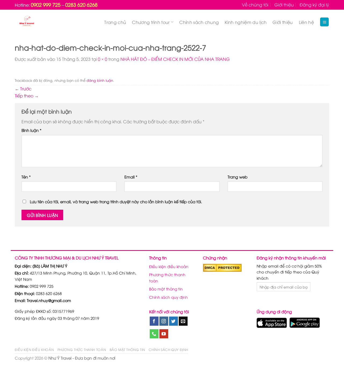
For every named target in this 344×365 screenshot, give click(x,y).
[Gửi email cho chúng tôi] (183, 321)
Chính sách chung (199, 22)
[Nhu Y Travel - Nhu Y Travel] (39, 22)
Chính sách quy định (168, 297)
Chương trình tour (151, 22)
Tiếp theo (27, 96)
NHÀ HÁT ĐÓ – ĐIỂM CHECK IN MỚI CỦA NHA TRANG (175, 59)
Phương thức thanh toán (167, 277)
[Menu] (324, 21)
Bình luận (31, 130)
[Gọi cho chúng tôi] (154, 333)
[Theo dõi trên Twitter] (173, 321)
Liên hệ (306, 22)
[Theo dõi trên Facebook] (154, 321)
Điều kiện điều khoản (168, 266)
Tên (26, 176)
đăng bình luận (100, 80)
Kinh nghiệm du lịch (246, 22)
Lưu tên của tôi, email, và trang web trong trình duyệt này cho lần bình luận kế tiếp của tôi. (116, 201)
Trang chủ (115, 22)
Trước (23, 89)
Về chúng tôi (255, 5)
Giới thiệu (284, 5)
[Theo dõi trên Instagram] (163, 321)
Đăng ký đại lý (314, 5)
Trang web (238, 176)
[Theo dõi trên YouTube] (163, 333)
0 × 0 (102, 59)
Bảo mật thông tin (166, 288)
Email (130, 176)
